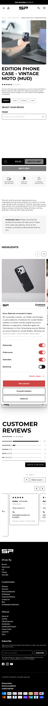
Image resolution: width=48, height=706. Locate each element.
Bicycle (4, 564)
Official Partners (7, 621)
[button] (24, 441)
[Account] (8, 8)
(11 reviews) (16, 84)
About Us (5, 616)
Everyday (5, 574)
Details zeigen (35, 376)
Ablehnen (24, 399)
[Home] (23, 8)
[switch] (42, 352)
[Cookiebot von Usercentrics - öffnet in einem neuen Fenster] (35, 305)
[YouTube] (11, 664)
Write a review (35, 465)
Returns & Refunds (8, 591)
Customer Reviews (8, 596)
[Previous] (36, 488)
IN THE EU (24, 2)
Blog (3, 602)
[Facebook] (3, 664)
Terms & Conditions (9, 686)
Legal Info (5, 631)
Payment (5, 589)
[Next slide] (44, 254)
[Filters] (26, 480)
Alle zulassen (24, 384)
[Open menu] (3, 8)
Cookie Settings (7, 688)
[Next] (42, 488)
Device (6, 100)
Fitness (4, 572)
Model (5, 112)
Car (3, 569)
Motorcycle (6, 567)
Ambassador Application (10, 604)
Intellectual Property (9, 626)
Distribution (6, 624)
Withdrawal (6, 594)
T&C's (4, 634)
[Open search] (38, 8)
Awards (4, 618)
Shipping (5, 586)
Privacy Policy (7, 629)
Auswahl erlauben (24, 391)
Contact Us (6, 599)
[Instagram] (7, 664)
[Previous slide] (38, 254)
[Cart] (44, 8)
